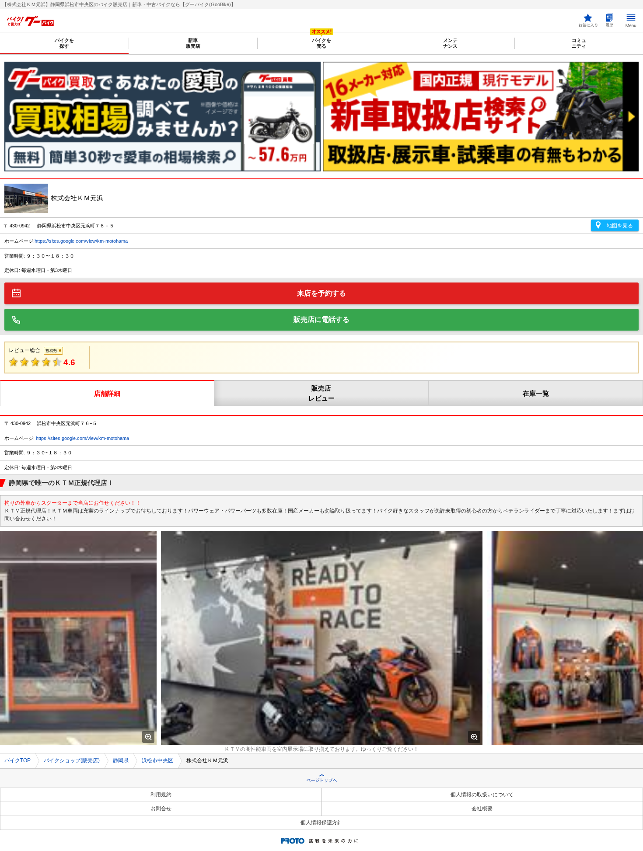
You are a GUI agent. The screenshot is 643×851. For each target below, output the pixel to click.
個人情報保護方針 (321, 823)
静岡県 (121, 760)
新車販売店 (193, 43)
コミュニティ (579, 43)
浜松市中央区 (157, 760)
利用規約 (160, 795)
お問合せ (160, 809)
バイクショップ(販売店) (72, 760)
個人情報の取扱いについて (482, 795)
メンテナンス (450, 43)
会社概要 (482, 809)
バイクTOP (17, 760)
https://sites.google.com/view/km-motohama (81, 241)
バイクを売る (321, 43)
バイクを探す (64, 43)
